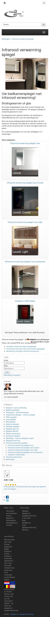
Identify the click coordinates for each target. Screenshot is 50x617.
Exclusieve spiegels (13, 436)
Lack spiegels (11, 419)
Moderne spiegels (12, 424)
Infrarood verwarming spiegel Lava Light (25, 222)
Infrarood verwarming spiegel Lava (25, 143)
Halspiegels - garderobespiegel (17, 412)
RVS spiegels (10, 422)
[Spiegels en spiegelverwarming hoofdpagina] (14, 13)
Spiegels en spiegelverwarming (21, 614)
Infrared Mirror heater (41, 342)
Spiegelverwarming (13, 440)
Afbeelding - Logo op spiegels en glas (19, 438)
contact (7, 596)
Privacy (9, 515)
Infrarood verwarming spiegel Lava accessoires (25, 261)
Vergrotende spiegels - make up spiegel (20, 415)
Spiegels (25, 511)
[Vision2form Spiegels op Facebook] (7, 497)
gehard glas (10, 459)
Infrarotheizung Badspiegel (39, 339)
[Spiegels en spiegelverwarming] (4, 3)
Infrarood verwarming (14, 457)
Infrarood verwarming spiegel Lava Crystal (25, 182)
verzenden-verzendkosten (9, 576)
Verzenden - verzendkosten (11, 512)
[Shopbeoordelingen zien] (8, 473)
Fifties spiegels (11, 417)
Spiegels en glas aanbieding (16, 407)
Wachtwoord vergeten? (12, 375)
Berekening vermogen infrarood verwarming (22, 351)
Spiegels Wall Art (12, 431)
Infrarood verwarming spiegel (16, 443)
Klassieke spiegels (12, 426)
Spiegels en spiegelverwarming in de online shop (29, 516)
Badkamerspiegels (12, 410)
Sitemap (25, 530)
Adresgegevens (12, 522)
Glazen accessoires (13, 433)
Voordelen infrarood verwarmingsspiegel (21, 346)
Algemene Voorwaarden (11, 519)
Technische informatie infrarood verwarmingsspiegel (25, 349)
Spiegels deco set (12, 429)
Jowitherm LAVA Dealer (25, 300)
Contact (9, 525)
